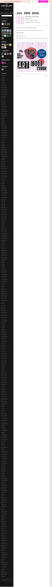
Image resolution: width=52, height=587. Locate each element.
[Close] (51, 1)
